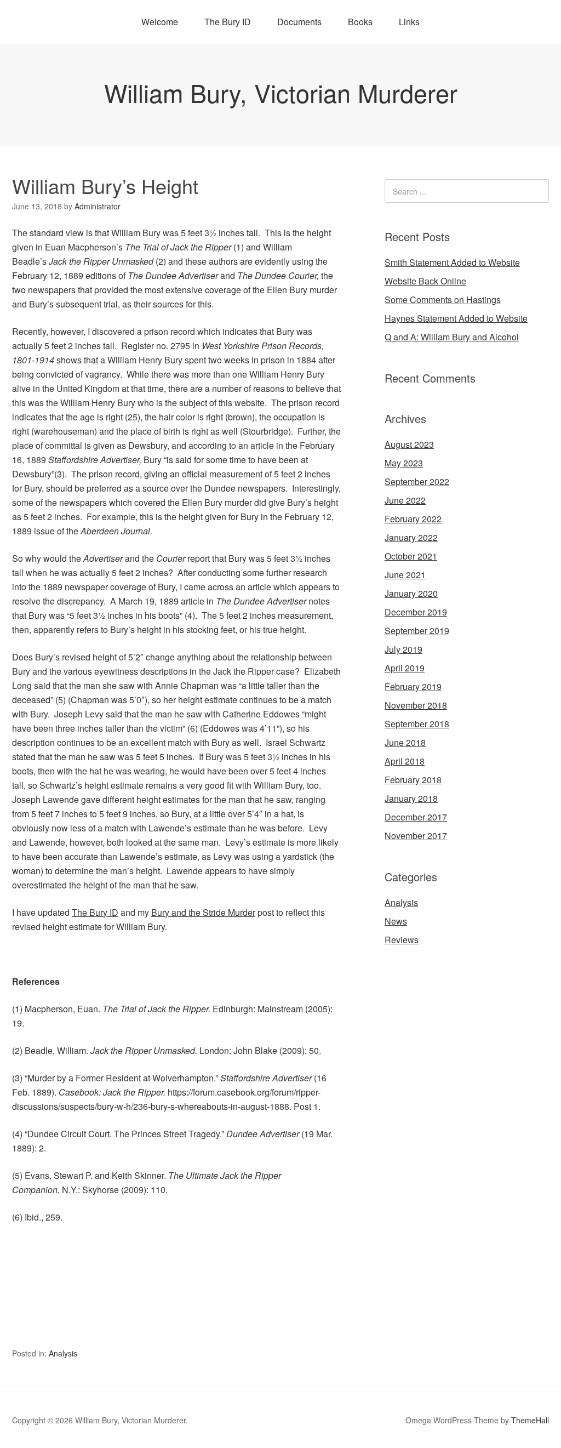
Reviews (402, 939)
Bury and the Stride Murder (203, 912)
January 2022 (411, 537)
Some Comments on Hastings (443, 299)
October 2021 (411, 556)
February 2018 (413, 779)
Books (360, 21)
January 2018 (411, 798)
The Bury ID (227, 21)
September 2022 (417, 481)
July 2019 (403, 649)
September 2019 (417, 630)
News (396, 921)
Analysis (63, 1353)
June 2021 (405, 574)
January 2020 (411, 593)
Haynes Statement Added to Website (456, 318)
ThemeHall (530, 1420)
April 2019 (405, 668)
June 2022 (405, 500)
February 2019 (413, 686)
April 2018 (405, 761)
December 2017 (416, 817)
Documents (299, 21)
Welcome (159, 21)
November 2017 (416, 835)
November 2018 (416, 705)
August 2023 (409, 444)
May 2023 (404, 463)
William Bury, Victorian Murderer (280, 92)
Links (409, 21)
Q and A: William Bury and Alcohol (452, 336)
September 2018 (417, 723)
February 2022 (413, 518)
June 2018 (405, 742)
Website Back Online (425, 281)
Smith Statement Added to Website (452, 262)
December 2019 (416, 612)
